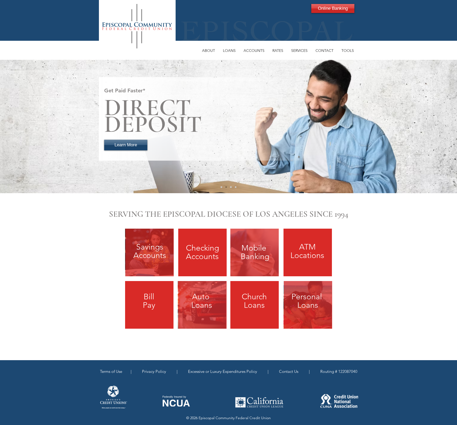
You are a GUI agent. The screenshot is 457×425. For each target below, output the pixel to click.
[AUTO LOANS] (235, 187)
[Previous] (15, 126)
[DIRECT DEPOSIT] (226, 187)
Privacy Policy (155, 371)
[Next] (441, 126)
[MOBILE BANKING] (231, 187)
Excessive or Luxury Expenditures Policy (222, 371)
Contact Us (289, 371)
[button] (208, 50)
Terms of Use (112, 371)
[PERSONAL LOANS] (221, 187)
